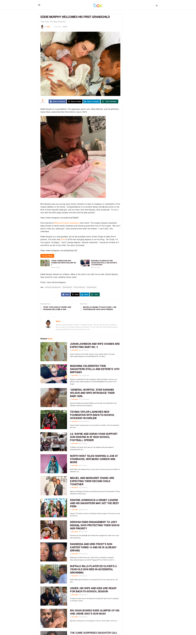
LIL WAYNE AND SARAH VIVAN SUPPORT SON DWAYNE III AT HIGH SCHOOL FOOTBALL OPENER (93, 437)
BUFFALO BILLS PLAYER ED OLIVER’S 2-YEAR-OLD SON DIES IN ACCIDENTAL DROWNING (93, 569)
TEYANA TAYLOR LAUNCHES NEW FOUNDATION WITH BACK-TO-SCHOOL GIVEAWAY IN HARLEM (92, 415)
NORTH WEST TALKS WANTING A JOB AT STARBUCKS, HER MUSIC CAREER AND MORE (94, 459)
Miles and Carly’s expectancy (67, 222)
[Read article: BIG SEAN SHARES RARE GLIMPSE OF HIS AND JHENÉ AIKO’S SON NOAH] (53, 618)
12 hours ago (85, 399)
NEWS (65, 27)
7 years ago (57, 27)
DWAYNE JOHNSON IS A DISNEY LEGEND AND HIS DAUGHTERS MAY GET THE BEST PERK (94, 503)
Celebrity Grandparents (52, 287)
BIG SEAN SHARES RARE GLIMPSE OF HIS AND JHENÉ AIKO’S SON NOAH (94, 611)
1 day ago (84, 443)
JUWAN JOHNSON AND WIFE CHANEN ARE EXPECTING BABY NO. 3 (95, 345)
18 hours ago (85, 421)
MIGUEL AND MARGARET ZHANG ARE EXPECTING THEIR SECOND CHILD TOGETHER (92, 481)
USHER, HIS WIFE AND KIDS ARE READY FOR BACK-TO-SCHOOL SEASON (93, 589)
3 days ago (84, 616)
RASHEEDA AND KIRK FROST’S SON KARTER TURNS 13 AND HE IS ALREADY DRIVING (93, 547)
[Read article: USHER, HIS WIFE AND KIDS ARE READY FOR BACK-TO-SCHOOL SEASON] (53, 596)
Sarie (48, 27)
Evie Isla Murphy (79, 287)
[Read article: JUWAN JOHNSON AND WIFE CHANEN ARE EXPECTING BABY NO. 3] (53, 351)
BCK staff (75, 350)
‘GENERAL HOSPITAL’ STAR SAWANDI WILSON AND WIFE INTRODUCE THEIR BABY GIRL (92, 393)
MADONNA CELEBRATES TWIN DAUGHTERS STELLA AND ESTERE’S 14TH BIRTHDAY (94, 369)
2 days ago (84, 487)
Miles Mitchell (91, 287)
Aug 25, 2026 (56, 267)
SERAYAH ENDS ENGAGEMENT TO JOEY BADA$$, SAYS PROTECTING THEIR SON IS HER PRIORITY (94, 525)
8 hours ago (85, 350)
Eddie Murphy (67, 287)
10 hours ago (85, 375)
